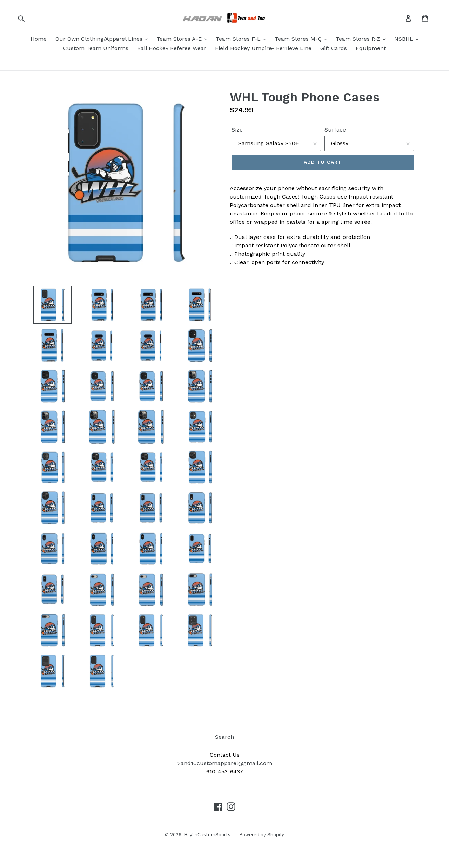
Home (39, 38)
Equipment (371, 48)
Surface (335, 129)
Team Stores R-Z (359, 38)
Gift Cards (333, 48)
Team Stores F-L (239, 38)
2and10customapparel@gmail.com (224, 763)
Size (237, 129)
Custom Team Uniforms (95, 48)
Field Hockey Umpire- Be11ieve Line (263, 48)
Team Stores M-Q (299, 38)
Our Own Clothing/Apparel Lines (99, 38)
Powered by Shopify (261, 834)
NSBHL (404, 38)
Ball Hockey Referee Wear (171, 48)
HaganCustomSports (207, 834)
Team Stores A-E (179, 38)
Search (224, 736)
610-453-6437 (224, 771)
